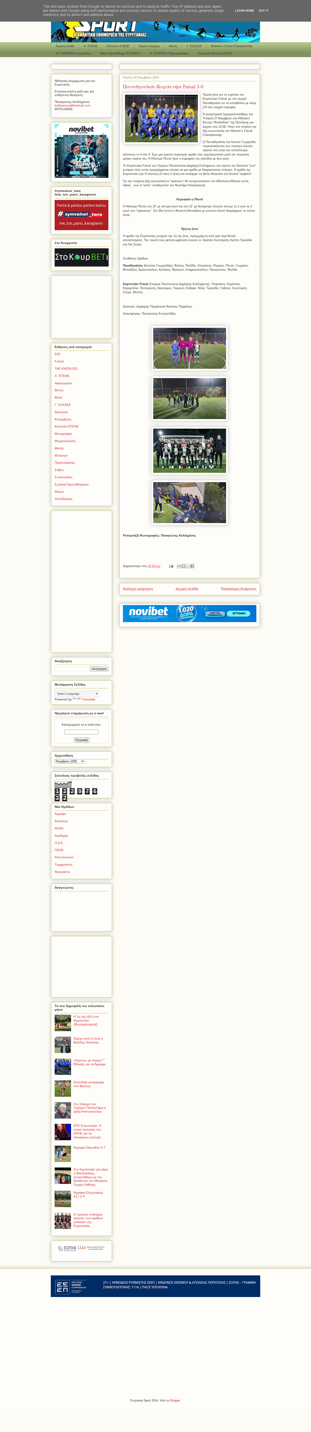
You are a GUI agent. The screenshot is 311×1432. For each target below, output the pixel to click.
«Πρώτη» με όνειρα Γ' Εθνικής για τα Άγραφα (90, 1062)
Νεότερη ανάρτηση (138, 589)
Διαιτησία (61, 412)
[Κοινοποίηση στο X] (188, 566)
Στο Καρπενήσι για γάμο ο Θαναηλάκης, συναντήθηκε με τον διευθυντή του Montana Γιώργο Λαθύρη (91, 1176)
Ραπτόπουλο (64, 857)
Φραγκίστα (62, 872)
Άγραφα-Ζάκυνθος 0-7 (90, 1147)
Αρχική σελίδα (65, 46)
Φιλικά (59, 491)
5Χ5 (57, 354)
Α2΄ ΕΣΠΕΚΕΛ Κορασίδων (73, 53)
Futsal (59, 361)
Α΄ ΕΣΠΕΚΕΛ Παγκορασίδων (169, 53)
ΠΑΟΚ (59, 850)
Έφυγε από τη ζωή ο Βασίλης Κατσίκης (88, 1040)
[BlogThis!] (183, 566)
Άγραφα (60, 814)
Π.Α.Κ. (59, 843)
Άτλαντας (61, 821)
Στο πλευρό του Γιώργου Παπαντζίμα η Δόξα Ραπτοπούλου (90, 1108)
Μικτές (173, 46)
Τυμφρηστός (64, 864)
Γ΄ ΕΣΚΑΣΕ (194, 46)
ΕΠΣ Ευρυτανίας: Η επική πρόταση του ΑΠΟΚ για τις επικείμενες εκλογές (87, 1131)
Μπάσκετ (61, 455)
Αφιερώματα (63, 383)
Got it (264, 10)
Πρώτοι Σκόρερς (149, 46)
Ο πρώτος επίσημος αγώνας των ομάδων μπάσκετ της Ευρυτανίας (88, 1220)
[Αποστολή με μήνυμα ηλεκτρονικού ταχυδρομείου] (179, 566)
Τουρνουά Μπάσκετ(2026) (215, 53)
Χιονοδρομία (63, 499)
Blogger (175, 1400)
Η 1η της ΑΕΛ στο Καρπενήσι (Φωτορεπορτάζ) (86, 1020)
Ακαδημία (61, 835)
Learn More (244, 10)
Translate (88, 699)
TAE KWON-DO (66, 368)
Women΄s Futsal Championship (231, 46)
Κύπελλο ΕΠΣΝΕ (118, 46)
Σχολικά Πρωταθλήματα (72, 484)
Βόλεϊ (58, 397)
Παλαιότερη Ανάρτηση (238, 589)
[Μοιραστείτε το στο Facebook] (192, 566)
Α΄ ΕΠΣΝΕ (91, 46)
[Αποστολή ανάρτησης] (171, 566)
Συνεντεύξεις (64, 477)
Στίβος (59, 470)
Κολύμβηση (63, 419)
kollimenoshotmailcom (73, 105)
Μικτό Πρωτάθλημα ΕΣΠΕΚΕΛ (120, 53)
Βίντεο (59, 390)
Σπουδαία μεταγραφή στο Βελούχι (89, 1084)
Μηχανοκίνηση (65, 441)
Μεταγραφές (63, 433)
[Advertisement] (83, 305)
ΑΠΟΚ (59, 828)
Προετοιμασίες (65, 462)
